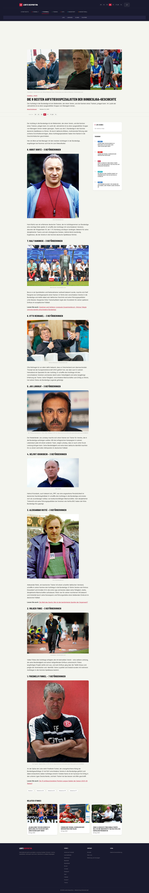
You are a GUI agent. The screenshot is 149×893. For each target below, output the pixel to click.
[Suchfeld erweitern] (127, 5)
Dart (65, 874)
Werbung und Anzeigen (93, 857)
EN (100, 4)
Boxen (66, 866)
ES (104, 4)
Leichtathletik (67, 855)
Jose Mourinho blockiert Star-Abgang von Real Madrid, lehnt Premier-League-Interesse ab (109, 185)
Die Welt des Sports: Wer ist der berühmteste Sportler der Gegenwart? (63, 602)
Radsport (72, 11)
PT (113, 4)
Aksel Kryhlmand (32, 109)
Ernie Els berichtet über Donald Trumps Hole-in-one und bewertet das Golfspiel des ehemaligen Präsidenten (109, 164)
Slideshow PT (73, 790)
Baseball (66, 860)
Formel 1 (36, 11)
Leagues (70, 17)
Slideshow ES (51, 790)
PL (121, 4)
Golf (99, 161)
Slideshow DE (40, 790)
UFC (63, 11)
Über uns (89, 855)
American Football (69, 852)
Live (63, 17)
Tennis (55, 11)
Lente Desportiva (30, 5)
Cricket (66, 868)
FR (107, 4)
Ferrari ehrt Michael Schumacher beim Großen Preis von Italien (107, 154)
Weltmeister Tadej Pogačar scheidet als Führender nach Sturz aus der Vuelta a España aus (107, 175)
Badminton (67, 857)
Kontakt (89, 852)
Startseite (25, 11)
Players (84, 17)
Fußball (46, 11)
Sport (36, 95)
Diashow (30, 790)
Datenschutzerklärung (116, 852)
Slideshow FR (62, 790)
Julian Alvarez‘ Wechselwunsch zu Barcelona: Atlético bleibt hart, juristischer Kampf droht (106, 145)
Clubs (77, 17)
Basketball (83, 11)
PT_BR (117, 4)
